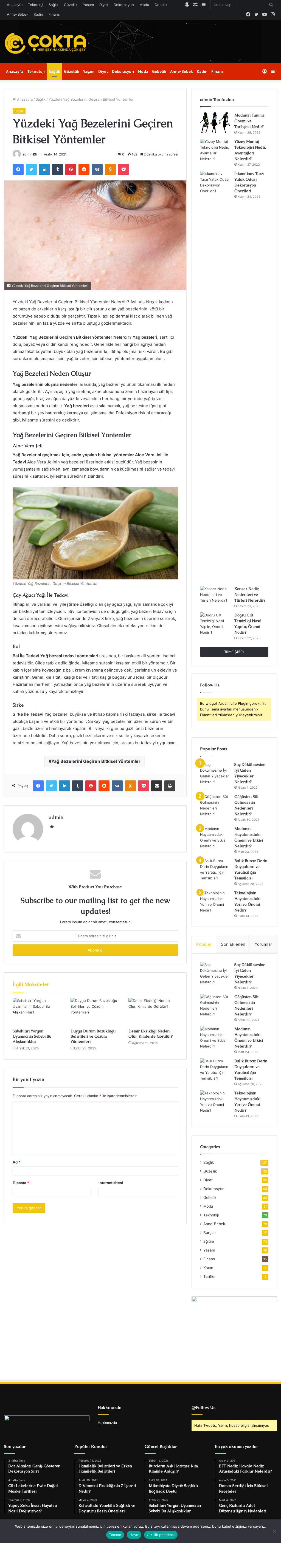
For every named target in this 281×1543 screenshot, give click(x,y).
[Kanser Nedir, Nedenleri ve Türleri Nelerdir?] (215, 596)
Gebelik (160, 4)
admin (27, 154)
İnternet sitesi (111, 1182)
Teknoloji (35, 4)
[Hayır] (274, 1531)
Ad (16, 1162)
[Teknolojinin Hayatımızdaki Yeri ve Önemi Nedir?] (215, 901)
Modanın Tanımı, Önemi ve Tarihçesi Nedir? (249, 121)
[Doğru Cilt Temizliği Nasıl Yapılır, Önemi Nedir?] (215, 623)
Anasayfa (15, 4)
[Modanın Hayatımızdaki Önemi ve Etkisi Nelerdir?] (215, 837)
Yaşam (88, 4)
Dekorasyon (124, 4)
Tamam (115, 1535)
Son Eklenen (233, 944)
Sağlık (53, 4)
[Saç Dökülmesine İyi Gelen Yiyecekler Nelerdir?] (215, 773)
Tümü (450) (234, 652)
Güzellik (70, 4)
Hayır (134, 1535)
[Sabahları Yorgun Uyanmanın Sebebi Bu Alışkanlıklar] (37, 1012)
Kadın (38, 14)
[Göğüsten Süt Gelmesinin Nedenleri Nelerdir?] (215, 805)
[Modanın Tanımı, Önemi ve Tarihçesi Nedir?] (215, 122)
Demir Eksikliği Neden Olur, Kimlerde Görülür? (150, 1034)
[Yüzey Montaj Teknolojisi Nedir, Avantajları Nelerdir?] (215, 150)
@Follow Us (203, 1407)
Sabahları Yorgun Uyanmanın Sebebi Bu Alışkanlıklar (32, 1036)
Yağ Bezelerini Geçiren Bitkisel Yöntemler (95, 761)
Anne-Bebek (17, 14)
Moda (144, 4)
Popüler (204, 944)
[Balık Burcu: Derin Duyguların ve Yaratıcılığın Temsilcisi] (215, 869)
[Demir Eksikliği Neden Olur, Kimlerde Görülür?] (153, 1012)
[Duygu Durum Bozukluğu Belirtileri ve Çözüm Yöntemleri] (95, 1012)
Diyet (103, 4)
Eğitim (208, 1241)
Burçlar (209, 1232)
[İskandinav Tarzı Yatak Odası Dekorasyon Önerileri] (215, 376)
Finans (54, 14)
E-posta (21, 1182)
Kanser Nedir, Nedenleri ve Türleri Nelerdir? (249, 594)
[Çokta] (46, 43)
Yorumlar (263, 944)
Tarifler (209, 1276)
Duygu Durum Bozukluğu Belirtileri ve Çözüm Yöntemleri (93, 1036)
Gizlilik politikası (161, 1535)
